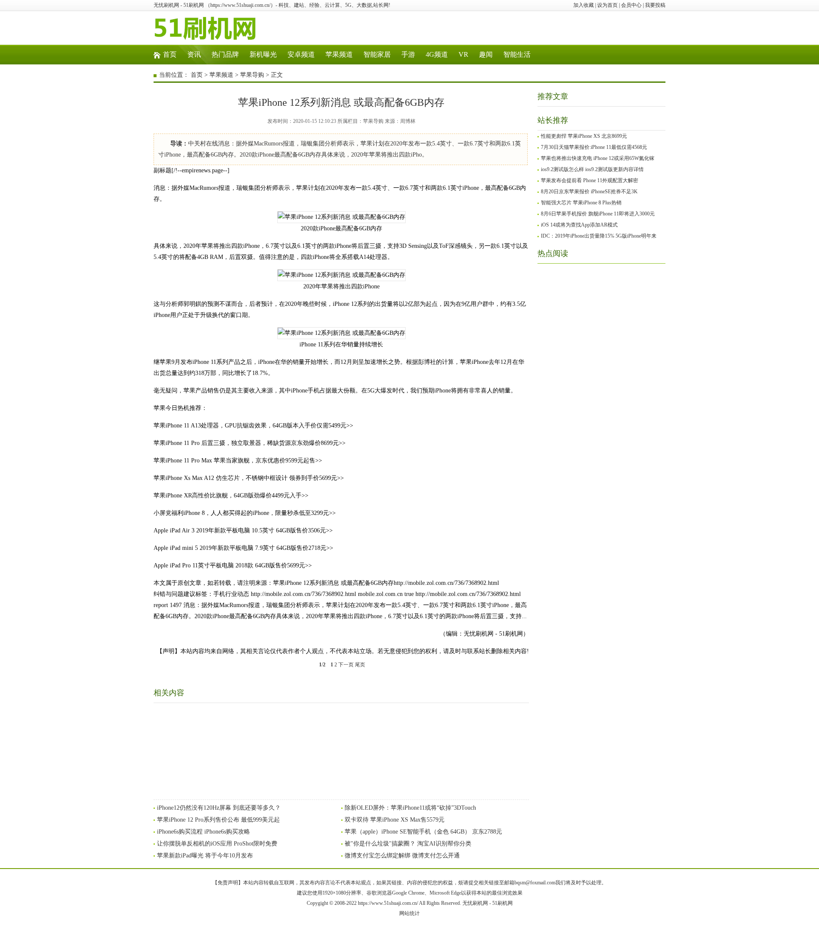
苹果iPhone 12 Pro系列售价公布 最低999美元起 (218, 820)
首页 (170, 54)
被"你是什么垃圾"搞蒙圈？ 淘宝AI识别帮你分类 (408, 843)
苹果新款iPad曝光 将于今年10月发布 (205, 855)
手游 (408, 54)
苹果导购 (252, 75)
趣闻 (486, 54)
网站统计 (409, 913)
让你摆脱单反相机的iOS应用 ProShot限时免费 (217, 843)
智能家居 (377, 54)
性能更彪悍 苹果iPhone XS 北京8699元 (584, 136)
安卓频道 (301, 54)
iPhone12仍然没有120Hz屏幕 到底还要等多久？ (219, 808)
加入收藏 (583, 5)
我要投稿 (655, 5)
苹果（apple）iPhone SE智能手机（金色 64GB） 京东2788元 (423, 831)
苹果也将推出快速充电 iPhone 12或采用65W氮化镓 (597, 158)
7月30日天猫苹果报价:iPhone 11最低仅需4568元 (594, 147)
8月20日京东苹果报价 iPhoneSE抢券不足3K (589, 192)
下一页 (346, 665)
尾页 (360, 665)
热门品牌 (225, 54)
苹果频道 (339, 54)
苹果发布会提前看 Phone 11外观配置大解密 (589, 180)
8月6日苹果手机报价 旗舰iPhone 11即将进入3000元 (598, 214)
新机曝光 (263, 54)
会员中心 (631, 5)
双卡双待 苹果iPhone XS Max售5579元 (394, 820)
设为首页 (607, 5)
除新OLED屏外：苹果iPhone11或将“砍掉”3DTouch (410, 808)
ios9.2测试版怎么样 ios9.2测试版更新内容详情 (592, 169)
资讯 (194, 54)
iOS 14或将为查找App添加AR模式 (579, 225)
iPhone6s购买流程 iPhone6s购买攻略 (203, 831)
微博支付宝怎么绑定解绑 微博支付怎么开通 (402, 855)
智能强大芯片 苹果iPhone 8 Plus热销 (581, 203)
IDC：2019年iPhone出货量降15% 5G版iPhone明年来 (598, 236)
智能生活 (517, 54)
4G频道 (437, 54)
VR (463, 54)
